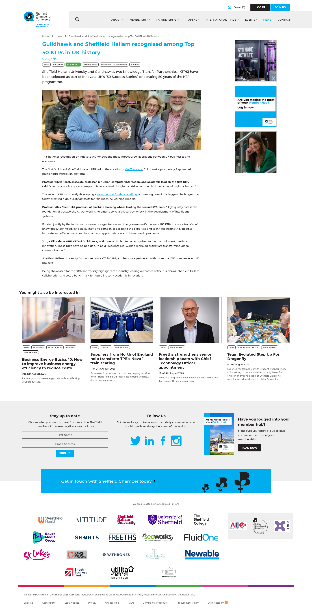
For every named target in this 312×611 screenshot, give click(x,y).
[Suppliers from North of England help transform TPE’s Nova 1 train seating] (122, 320)
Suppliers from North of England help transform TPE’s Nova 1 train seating (121, 358)
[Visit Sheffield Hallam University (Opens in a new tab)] (127, 519)
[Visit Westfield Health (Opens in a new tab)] (50, 519)
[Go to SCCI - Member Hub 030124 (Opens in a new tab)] (256, 106)
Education (58, 64)
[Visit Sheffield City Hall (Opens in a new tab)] (169, 572)
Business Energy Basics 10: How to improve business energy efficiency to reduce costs (52, 363)
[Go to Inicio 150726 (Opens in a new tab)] (256, 152)
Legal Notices (71, 602)
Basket (239, 7)
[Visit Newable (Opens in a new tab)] (201, 554)
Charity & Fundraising (248, 347)
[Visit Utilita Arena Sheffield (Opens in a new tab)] (122, 572)
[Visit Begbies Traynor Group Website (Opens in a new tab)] (260, 526)
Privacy (92, 602)
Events (250, 19)
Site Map (28, 602)
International (73, 64)
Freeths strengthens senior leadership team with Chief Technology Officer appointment (185, 361)
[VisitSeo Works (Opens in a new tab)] (158, 537)
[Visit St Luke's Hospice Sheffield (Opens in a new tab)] (37, 554)
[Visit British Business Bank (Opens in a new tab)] (76, 572)
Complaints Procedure (155, 602)
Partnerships (166, 19)
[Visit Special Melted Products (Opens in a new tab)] (77, 554)
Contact (284, 19)
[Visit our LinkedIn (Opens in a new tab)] (149, 441)
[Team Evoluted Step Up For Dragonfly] (259, 320)
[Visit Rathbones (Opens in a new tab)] (116, 554)
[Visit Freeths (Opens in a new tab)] (122, 537)
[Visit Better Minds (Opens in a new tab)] (155, 554)
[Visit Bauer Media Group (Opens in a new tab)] (44, 537)
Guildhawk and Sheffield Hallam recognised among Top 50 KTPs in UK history (114, 36)
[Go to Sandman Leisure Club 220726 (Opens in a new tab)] (256, 61)
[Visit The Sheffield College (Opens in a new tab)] (201, 519)
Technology (38, 347)
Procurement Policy (188, 602)
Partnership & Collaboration (114, 64)
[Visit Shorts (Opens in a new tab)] (87, 537)
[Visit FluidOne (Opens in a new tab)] (201, 537)
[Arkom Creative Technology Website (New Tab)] (226, 603)
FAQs (131, 602)
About (116, 19)
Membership (139, 19)
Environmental (55, 347)
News (267, 19)
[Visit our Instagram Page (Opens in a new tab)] (176, 441)
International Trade (221, 19)
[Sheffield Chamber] (37, 19)
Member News (90, 64)
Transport (105, 347)
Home (45, 36)
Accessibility (48, 602)
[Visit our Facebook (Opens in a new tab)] (163, 441)
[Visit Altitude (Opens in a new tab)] (90, 519)
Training (191, 19)
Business (135, 64)
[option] (121, 120)
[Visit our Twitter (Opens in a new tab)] (135, 441)
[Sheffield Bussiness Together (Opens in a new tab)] (282, 526)
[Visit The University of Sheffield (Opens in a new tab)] (165, 519)
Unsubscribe (112, 602)
